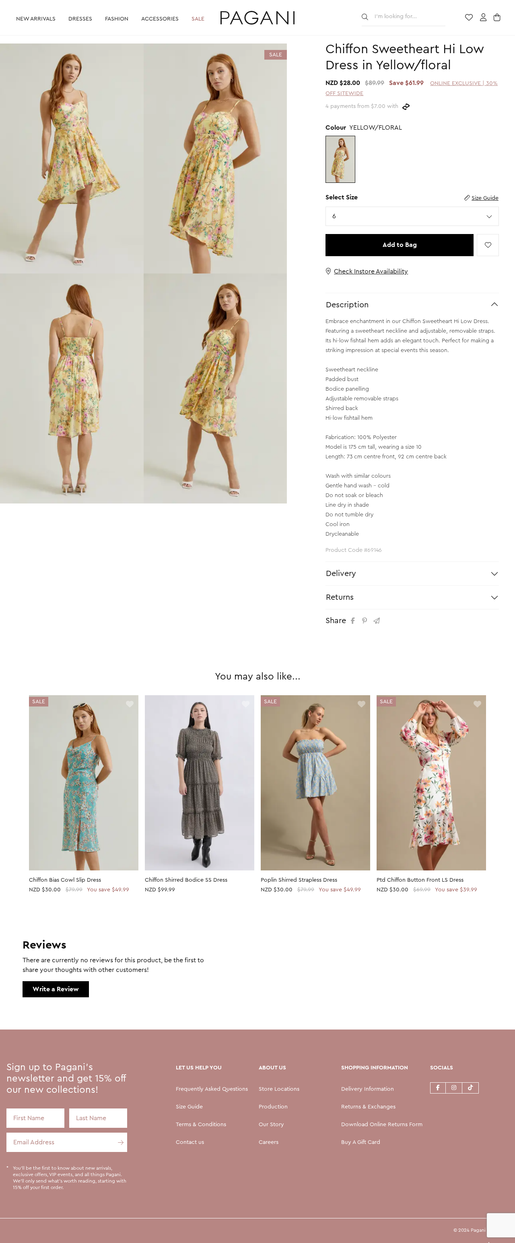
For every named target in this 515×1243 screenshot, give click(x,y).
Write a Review (56, 989)
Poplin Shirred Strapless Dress (299, 880)
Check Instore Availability (371, 271)
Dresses (80, 19)
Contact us (190, 1142)
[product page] (83, 782)
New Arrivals (36, 19)
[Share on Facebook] (354, 621)
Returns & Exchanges (368, 1107)
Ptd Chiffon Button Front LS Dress (420, 880)
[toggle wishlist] (488, 245)
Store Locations (279, 1089)
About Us (272, 1068)
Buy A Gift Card (360, 1142)
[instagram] (453, 1087)
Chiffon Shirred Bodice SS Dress (186, 880)
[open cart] (497, 18)
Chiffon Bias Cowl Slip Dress (65, 880)
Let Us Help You (199, 1068)
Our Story (271, 1124)
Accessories (160, 19)
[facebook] (437, 1087)
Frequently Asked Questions (212, 1089)
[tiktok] (470, 1087)
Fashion (116, 19)
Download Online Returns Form (381, 1124)
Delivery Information (367, 1089)
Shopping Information (374, 1068)
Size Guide (485, 198)
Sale (198, 19)
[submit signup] (117, 1142)
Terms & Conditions (201, 1124)
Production (273, 1107)
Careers (268, 1142)
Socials (441, 1068)
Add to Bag (400, 245)
